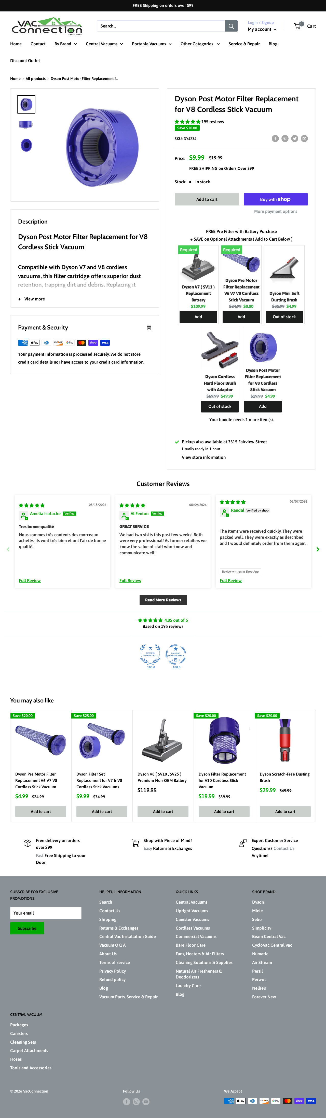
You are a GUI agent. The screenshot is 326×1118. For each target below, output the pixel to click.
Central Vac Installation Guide (127, 936)
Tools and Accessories (30, 1067)
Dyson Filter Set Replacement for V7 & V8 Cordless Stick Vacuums (99, 780)
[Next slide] (318, 549)
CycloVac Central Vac (272, 945)
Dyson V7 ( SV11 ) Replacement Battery (198, 293)
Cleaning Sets (23, 1042)
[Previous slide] (8, 549)
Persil (257, 971)
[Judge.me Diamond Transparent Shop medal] (176, 654)
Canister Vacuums (192, 919)
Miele (257, 910)
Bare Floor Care (191, 945)
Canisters (19, 1033)
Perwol (259, 979)
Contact (38, 43)
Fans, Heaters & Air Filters (200, 953)
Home (16, 43)
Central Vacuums (101, 43)
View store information (204, 457)
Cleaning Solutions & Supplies (204, 962)
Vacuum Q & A (112, 945)
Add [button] (198, 316)
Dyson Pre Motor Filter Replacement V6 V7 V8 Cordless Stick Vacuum (36, 780)
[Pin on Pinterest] (285, 138)
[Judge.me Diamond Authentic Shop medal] (150, 654)
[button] (188, 121)
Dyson (258, 902)
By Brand (63, 43)
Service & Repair (244, 43)
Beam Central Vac (269, 936)
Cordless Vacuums (193, 928)
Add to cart (207, 199)
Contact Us (284, 848)
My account (260, 29)
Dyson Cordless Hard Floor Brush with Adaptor (220, 383)
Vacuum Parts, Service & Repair (128, 996)
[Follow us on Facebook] (126, 1101)
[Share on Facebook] (275, 138)
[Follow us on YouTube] (146, 1101)
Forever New (264, 996)
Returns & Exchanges (118, 928)
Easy (148, 848)
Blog (273, 43)
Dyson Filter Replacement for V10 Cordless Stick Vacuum (222, 780)
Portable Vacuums (149, 43)
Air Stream (262, 962)
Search (105, 902)
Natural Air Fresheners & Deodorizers (199, 974)
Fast (40, 855)
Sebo (257, 919)
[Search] (231, 26)
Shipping (107, 919)
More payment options (275, 211)
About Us (108, 953)
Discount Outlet (25, 60)
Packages (19, 1024)
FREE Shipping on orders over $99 (163, 5)
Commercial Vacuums (196, 936)
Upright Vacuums (192, 910)
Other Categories (197, 43)
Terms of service (114, 962)
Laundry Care (188, 985)
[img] (32, 505)
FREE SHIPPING (204, 168)
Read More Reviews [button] (163, 600)
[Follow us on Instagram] (136, 1101)
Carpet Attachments (29, 1050)
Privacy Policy (112, 971)
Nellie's (259, 988)
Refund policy (112, 979)
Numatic (260, 953)
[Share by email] (304, 138)
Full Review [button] (30, 580)
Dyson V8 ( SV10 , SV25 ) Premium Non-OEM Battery (162, 777)
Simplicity (261, 928)
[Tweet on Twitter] (294, 138)
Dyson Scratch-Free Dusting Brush (285, 777)
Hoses (16, 1059)
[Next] (315, 766)
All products (36, 78)
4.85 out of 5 (176, 620)
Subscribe (27, 928)
